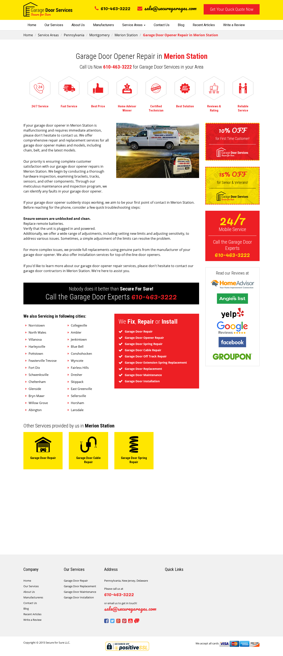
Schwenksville (38, 375)
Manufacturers (103, 25)
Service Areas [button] (132, 25)
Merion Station (126, 35)
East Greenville (81, 389)
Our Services (54, 25)
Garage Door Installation (79, 597)
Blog (181, 25)
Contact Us (161, 25)
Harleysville (37, 346)
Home (32, 25)
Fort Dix (34, 368)
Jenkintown (79, 339)
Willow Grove (38, 403)
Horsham (77, 403)
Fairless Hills (80, 368)
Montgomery (99, 35)
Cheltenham (37, 382)
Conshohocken (81, 353)
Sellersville (78, 396)
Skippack (77, 382)
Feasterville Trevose (43, 360)
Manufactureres (33, 597)
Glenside (35, 389)
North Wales (37, 332)
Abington (35, 410)
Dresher (76, 375)
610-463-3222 (115, 8)
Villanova (35, 339)
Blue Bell (77, 346)
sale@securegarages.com (170, 8)
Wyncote (77, 360)
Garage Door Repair (76, 580)
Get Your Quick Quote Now (231, 9)
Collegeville (79, 325)
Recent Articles (204, 25)
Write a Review (234, 25)
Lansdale (77, 410)
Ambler (76, 332)
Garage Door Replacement (80, 586)
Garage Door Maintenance (80, 592)
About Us (78, 25)
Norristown (37, 325)
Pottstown (36, 353)
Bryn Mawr (37, 396)
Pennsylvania (74, 35)
